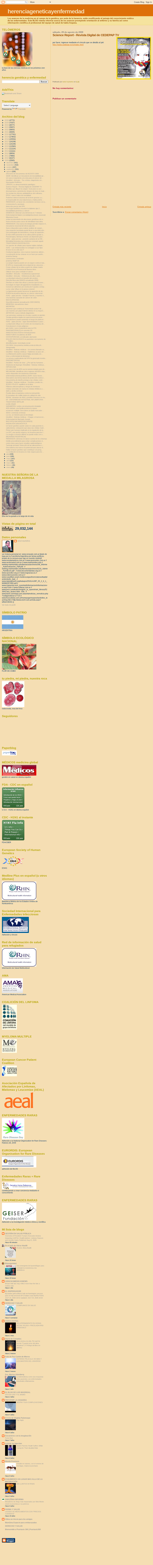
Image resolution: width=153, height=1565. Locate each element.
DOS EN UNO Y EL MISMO (15, 1395)
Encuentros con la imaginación (18, 1436)
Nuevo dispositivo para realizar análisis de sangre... (24, 228)
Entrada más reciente (62, 207)
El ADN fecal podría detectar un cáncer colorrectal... (25, 293)
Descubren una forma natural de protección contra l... (25, 378)
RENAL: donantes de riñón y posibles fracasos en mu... (26, 397)
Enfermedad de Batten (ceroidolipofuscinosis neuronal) (26, 215)
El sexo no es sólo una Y (15, 250)
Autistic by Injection (13, 1443)
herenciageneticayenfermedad (46, 11)
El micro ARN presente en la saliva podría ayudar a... (25, 235)
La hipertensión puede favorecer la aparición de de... (25, 291)
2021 (7, 132)
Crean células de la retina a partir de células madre (24, 267)
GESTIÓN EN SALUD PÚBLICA (18, 1233)
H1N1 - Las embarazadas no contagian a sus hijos (24, 248)
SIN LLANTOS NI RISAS (26, 1484)
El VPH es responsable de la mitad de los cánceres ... (25, 265)
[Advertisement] (75, 184)
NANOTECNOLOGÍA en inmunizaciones (20, 332)
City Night (20, 1420)
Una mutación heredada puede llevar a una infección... (25, 230)
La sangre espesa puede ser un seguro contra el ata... (25, 263)
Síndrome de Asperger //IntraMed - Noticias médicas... (25, 365)
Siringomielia (10, 347)
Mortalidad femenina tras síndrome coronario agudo (24, 241)
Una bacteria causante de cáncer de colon (21, 298)
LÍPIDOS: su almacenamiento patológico (20, 184)
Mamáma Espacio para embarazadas (21, 1523)
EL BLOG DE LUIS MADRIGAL (17, 1392)
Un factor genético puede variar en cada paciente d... (25, 426)
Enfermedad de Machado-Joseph (18, 419)
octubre (9, 167)
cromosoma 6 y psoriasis (15, 204)
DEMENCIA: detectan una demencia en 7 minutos (24, 213)
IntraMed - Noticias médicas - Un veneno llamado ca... (25, 349)
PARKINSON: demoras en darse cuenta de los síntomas (26, 439)
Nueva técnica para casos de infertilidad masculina (24, 221)
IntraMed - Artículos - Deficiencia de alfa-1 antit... (23, 276)
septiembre (10, 169)
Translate (22, 109)
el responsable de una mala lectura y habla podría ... (25, 200)
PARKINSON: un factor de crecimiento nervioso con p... (26, 202)
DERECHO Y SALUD (14, 1303)
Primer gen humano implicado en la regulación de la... (25, 430)
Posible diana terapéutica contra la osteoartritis (23, 393)
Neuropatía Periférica (13, 182)
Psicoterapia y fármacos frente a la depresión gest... (25, 237)
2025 (7, 123)
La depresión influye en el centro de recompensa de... (25, 324)
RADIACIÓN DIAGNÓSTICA (16, 423)
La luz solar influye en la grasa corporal (20, 289)
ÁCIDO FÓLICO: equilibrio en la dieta (19, 384)
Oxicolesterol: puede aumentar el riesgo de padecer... (25, 319)
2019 (7, 137)
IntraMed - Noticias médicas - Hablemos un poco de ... (25, 352)
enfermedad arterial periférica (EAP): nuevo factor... (24, 376)
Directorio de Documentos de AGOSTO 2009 (22, 174)
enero (8, 467)
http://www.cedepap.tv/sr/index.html (68, 45)
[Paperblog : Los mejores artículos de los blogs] (9, 755)
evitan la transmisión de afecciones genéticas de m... (25, 219)
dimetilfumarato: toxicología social (18, 343)
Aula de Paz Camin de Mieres (17, 1357)
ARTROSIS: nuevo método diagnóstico (20, 313)
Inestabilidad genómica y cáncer (17, 211)
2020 (7, 134)
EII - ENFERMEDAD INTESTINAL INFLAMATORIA (24, 400)
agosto (9, 171)
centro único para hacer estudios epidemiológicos (24, 443)
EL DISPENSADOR (13, 1291)
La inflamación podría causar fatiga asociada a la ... (24, 354)
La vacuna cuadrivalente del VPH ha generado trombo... (26, 358)
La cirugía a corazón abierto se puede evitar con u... (25, 434)
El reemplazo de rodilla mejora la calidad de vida (23, 395)
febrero (9, 465)
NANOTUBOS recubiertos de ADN (18, 335)
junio (8, 456)
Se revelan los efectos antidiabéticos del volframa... (24, 193)
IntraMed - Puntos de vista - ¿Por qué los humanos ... (25, 363)
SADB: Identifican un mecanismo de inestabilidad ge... (25, 176)
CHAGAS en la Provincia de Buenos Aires (21, 269)
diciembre (10, 163)
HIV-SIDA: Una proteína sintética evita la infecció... (24, 345)
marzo (9, 463)
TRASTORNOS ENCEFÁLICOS (17, 243)
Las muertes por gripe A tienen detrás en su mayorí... (25, 311)
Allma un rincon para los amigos (18, 1519)
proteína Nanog (11, 256)
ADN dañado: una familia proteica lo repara (21, 408)
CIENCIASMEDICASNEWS (16, 1281)
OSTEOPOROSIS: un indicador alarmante (21, 337)
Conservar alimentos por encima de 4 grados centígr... (25, 287)
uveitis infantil (11, 404)
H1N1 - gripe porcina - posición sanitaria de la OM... (24, 239)
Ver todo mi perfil (9, 605)
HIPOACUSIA (11, 367)
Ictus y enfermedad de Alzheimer (18, 356)
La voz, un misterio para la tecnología (19, 415)
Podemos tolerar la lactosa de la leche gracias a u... (24, 197)
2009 (7, 160)
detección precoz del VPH (15, 206)
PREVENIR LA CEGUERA (16, 1400)
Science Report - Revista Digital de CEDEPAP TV (24, 187)
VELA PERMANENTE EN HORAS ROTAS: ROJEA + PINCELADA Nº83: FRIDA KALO (30, 1325)
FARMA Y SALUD (12, 1509)
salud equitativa (23, 541)
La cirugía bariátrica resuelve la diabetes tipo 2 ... (23, 208)
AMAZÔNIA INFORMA (14, 1499)
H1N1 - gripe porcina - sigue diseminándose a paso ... (25, 321)
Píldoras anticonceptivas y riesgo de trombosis (23, 386)
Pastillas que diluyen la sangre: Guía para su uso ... (24, 189)
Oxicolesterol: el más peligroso (17, 326)
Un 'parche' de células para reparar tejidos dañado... (25, 245)
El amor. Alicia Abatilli (24, 1248)
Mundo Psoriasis (12, 1461)
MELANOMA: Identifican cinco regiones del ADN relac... (26, 371)
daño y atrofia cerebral (14, 391)
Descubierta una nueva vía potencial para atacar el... (25, 447)
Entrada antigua (144, 207)
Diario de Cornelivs (13, 1339)
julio (8, 454)
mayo (8, 458)
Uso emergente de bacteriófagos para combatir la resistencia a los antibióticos (30, 1268)
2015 (7, 146)
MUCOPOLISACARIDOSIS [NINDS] (19, 421)
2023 (7, 127)
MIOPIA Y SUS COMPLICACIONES (30, 1402)
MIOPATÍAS (10, 306)
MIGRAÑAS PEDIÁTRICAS (16, 437)
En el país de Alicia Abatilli (16, 1246)
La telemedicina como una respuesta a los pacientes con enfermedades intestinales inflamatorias (30, 1379)
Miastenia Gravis (12, 217)
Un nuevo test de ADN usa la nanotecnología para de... (26, 369)
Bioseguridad (10, 1263)
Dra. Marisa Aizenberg (14, 1374)
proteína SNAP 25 (12, 261)
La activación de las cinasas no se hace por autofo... (25, 254)
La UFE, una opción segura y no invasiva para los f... (25, 432)
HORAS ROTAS (11, 1321)
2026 (7, 120)
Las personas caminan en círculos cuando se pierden (25, 315)
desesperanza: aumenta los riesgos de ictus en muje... (26, 191)
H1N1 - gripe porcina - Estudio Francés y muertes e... (25, 295)
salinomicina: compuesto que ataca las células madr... (25, 428)
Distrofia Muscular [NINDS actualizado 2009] (22, 280)
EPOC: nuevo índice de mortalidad (18, 195)
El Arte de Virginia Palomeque (17, 1418)
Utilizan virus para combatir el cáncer (19, 272)
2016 (7, 144)
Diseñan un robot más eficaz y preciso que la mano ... (25, 282)
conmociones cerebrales (15, 258)
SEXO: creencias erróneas (16, 413)
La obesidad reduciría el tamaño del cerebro (22, 278)
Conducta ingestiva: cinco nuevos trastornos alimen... (25, 252)
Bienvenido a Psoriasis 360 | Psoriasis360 (23, 1529)
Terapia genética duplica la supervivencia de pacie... (25, 317)
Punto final (9, 1438)
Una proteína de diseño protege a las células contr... (25, 380)
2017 (7, 141)
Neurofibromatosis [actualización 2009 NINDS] (23, 302)
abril (8, 461)
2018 (7, 139)
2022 (7, 130)
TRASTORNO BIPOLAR (15, 402)
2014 (7, 149)
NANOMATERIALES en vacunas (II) (19, 330)
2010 (7, 158)
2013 (7, 151)
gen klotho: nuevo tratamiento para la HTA (21, 328)
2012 (7, 153)
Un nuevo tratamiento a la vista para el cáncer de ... (24, 178)
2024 (7, 125)
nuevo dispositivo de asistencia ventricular (21, 373)
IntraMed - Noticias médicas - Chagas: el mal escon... (25, 417)
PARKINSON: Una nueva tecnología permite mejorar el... (26, 224)
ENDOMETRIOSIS (13, 360)
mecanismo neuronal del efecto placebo (20, 226)
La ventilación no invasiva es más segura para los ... (25, 452)
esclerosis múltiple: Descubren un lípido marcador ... (25, 410)
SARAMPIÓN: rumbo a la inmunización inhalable (23, 406)
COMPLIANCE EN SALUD (26, 1305)
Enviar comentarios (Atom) (76, 212)
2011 (7, 156)
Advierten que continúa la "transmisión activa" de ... (24, 309)
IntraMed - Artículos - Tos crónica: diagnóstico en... (24, 180)
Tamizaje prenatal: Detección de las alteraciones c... (25, 445)
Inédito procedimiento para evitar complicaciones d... (25, 441)
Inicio (104, 207)
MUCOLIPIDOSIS (12, 300)
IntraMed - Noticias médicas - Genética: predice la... (25, 382)
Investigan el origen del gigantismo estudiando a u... (24, 285)
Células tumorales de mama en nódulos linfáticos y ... (25, 389)
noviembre (10, 165)
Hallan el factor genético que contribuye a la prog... (24, 450)
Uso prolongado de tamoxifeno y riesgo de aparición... (25, 232)
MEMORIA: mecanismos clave (17, 304)
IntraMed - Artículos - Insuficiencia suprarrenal (22, 274)
